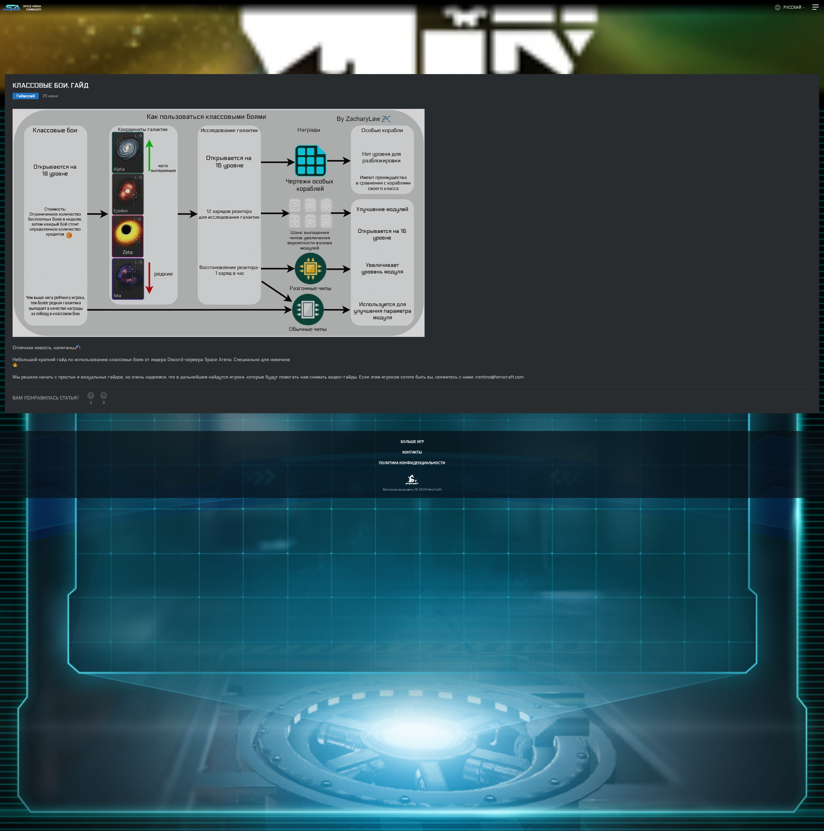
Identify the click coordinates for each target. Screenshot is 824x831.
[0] (104, 395)
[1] (91, 395)
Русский (792, 7)
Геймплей (25, 96)
